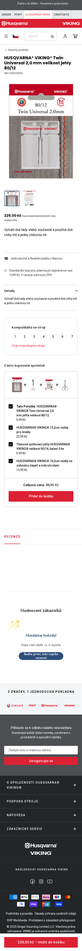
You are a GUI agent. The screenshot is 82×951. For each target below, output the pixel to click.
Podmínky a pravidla (19, 913)
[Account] (65, 36)
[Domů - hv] (41, 849)
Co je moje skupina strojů (28, 345)
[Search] (54, 36)
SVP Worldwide (17, 920)
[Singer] (15, 705)
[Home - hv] (15, 23)
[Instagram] (41, 881)
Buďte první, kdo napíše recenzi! (41, 656)
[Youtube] (49, 881)
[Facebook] (32, 881)
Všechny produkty (18, 49)
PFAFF (18, 14)
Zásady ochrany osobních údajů (55, 913)
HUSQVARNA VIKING (37, 14)
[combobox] (40, 36)
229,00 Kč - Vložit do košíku (41, 942)
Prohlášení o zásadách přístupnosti (52, 920)
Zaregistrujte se (41, 761)
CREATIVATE (61, 14)
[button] (75, 36)
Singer (6, 14)
